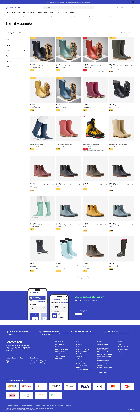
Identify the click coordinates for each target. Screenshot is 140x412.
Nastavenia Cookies (40, 405)
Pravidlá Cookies (51, 405)
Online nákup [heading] (59, 341)
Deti (24, 12)
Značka (8, 50)
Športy (7, 12)
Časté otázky (58, 358)
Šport (7, 66)
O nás (119, 344)
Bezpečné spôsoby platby (61, 349)
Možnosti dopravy (59, 344)
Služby (52, 12)
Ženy (13, 12)
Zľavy (58, 12)
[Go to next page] (87, 278)
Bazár (77, 358)
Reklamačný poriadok (102, 351)
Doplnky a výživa (42, 12)
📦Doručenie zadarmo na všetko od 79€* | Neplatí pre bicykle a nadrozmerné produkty (69, 2)
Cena (7, 39)
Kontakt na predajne (123, 349)
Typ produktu (9, 56)
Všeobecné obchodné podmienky (102, 345)
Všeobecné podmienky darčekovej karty (103, 349)
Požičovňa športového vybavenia (81, 366)
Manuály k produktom (102, 370)
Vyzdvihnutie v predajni (61, 346)
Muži (19, 12)
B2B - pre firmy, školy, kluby (83, 369)
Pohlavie (8, 61)
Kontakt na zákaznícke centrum (126, 346)
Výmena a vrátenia (60, 351)
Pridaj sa (78, 314)
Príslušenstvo (32, 12)
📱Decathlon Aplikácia (68, 12)
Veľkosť (8, 45)
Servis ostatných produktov (83, 351)
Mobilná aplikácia (80, 361)
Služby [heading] (78, 341)
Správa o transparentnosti (64, 405)
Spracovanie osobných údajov (104, 354)
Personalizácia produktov (82, 354)
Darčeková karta (80, 356)
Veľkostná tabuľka (60, 356)
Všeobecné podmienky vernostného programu (103, 361)
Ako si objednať (59, 354)
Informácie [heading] (100, 341)
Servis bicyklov (80, 346)
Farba (7, 72)
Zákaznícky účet (80, 344)
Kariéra (120, 351)
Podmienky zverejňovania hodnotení (103, 364)
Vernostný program (81, 363)
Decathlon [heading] (121, 341)
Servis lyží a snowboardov (83, 349)
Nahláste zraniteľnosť (26, 405)
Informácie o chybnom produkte (105, 367)
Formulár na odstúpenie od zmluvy (104, 357)
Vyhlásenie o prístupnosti (12, 405)
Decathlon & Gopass (102, 372)
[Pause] (133, 2)
